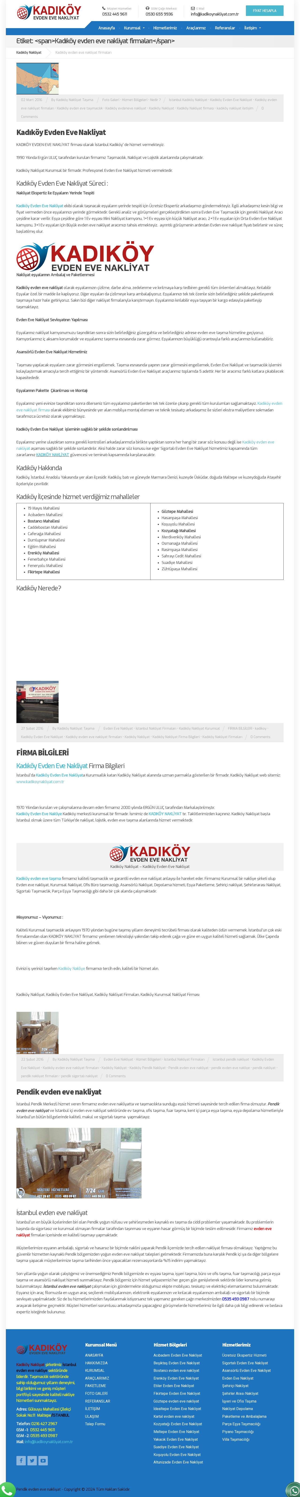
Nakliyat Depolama (237, 1409)
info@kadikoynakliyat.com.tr (49, 1441)
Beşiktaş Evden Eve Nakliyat (177, 1363)
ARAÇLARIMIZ (97, 1378)
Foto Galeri (110, 100)
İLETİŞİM (92, 1409)
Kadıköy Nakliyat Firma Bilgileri (176, 737)
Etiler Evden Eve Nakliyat (174, 1386)
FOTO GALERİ (96, 1393)
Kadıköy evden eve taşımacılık (80, 108)
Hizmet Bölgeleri (134, 100)
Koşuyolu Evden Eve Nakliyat (177, 1454)
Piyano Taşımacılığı (238, 1431)
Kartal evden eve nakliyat (174, 1416)
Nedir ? (155, 100)
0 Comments (260, 737)
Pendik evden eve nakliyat (189, 1068)
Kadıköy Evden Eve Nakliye (39, 813)
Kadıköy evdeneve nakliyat (125, 108)
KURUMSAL (95, 1370)
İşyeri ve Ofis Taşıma (239, 1401)
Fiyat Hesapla (264, 11)
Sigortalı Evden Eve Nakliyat (245, 1363)
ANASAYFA (94, 1355)
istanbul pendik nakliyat (231, 1059)
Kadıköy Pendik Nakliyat (148, 1068)
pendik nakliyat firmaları (39, 1076)
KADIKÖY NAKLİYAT (52, 454)
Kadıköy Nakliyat (161, 108)
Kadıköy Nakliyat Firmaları (222, 737)
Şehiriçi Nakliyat (235, 1386)
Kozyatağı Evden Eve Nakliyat (178, 1424)
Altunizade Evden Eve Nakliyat (178, 1462)
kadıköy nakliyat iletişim (235, 108)
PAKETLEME (95, 1386)
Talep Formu (95, 1424)
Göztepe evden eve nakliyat (176, 1401)
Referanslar (225, 28)
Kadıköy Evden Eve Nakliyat (231, 100)
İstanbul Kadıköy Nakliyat (188, 100)
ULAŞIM (92, 1416)
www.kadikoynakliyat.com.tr (40, 781)
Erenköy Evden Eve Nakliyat (176, 1378)
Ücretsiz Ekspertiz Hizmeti (244, 1355)
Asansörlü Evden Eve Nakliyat (246, 1370)
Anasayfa (106, 28)
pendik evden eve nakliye (230, 1068)
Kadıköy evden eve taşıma (38, 878)
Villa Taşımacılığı (235, 1439)
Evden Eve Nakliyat (118, 728)
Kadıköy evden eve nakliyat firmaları (94, 737)
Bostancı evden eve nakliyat (176, 1370)
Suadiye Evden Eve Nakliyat (176, 1447)
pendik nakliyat (264, 1068)
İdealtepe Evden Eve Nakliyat (177, 1409)
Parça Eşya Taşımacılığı (241, 1424)
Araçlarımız (196, 28)
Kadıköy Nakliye (71, 968)
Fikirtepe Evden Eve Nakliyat (177, 1393)
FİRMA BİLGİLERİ (240, 728)
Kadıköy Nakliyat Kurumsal (199, 728)
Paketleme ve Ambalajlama (244, 1416)
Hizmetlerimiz (165, 28)
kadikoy (260, 728)
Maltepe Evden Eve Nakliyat (176, 1431)
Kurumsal (132, 28)
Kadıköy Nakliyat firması (195, 108)
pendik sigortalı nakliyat (79, 1076)
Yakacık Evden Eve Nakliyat (176, 1439)
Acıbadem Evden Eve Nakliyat (178, 1355)
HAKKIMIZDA (96, 1363)
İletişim (250, 28)
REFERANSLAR (97, 1401)
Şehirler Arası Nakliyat (240, 1393)
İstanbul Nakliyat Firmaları (156, 728)
